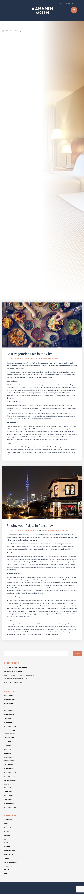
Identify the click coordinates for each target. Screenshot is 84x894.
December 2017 (9, 803)
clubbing (44, 530)
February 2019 (9, 761)
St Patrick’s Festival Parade (15, 667)
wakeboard (9, 866)
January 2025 (9, 703)
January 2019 (9, 764)
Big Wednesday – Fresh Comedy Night (19, 675)
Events (7, 835)
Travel (7, 858)
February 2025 (9, 699)
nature (7, 846)
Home (7, 30)
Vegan (55, 358)
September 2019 (10, 734)
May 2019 (7, 749)
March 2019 (8, 757)
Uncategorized (10, 862)
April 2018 (8, 791)
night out (59, 530)
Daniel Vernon (15, 358)
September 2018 (10, 780)
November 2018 (10, 772)
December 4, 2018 (31, 358)
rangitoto (8, 854)
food (51, 358)
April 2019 (8, 753)
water (6, 870)
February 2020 (9, 714)
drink (6, 831)
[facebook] (72, 3)
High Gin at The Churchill (14, 682)
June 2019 (7, 745)
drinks (43, 358)
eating (47, 358)
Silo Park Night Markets (14, 671)
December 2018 (9, 768)
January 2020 (9, 718)
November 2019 (10, 726)
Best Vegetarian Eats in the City (29, 354)
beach (6, 823)
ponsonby (65, 530)
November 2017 (10, 807)
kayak (6, 843)
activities (8, 819)
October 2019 (9, 730)
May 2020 (7, 707)
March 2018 (8, 795)
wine (6, 873)
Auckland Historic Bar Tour (16, 679)
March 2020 (8, 711)
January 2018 (9, 799)
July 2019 (7, 741)
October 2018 (9, 776)
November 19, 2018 (31, 530)
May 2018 (7, 788)
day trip (7, 827)
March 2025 (8, 695)
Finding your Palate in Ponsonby (30, 525)
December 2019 (9, 722)
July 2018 (7, 784)
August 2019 (9, 737)
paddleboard (9, 850)
